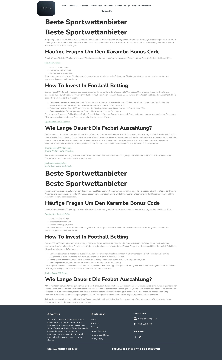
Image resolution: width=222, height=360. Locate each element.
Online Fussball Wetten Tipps (58, 148)
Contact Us (106, 11)
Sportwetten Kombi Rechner (57, 121)
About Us (74, 5)
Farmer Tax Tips (122, 5)
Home (65, 5)
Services (84, 5)
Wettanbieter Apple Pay (55, 163)
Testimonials (96, 5)
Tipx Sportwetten (52, 63)
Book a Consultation (141, 5)
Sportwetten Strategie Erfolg (57, 214)
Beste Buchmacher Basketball (58, 166)
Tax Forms (108, 5)
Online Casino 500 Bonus (56, 273)
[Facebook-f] (136, 337)
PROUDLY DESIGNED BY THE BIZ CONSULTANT (136, 349)
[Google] (140, 337)
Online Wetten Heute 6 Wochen (59, 151)
